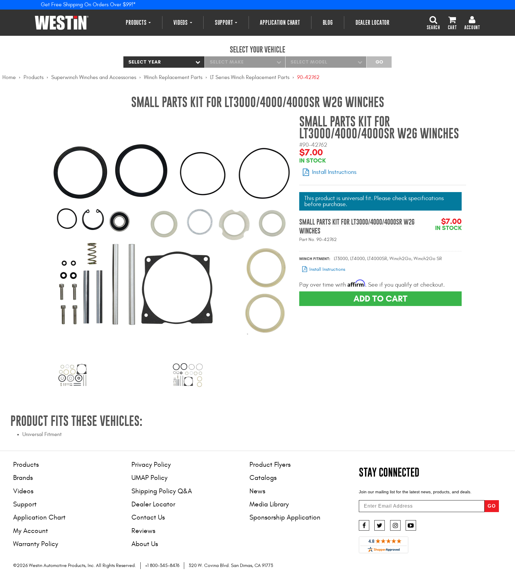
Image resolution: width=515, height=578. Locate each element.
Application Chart (280, 22)
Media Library (269, 504)
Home (9, 77)
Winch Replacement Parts (173, 77)
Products (137, 22)
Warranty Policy (35, 544)
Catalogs (263, 478)
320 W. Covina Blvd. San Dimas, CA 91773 (231, 565)
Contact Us (148, 517)
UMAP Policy (149, 478)
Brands (23, 478)
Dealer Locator (373, 22)
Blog (328, 22)
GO (492, 506)
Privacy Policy (151, 464)
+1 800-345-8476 (162, 565)
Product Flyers (270, 464)
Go (379, 62)
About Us (144, 544)
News (257, 491)
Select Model (309, 62)
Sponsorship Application (284, 517)
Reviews (143, 531)
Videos (181, 22)
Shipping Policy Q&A (161, 491)
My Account (30, 531)
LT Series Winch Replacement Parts (249, 77)
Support (224, 22)
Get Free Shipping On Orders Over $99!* (88, 4)
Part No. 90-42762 (318, 239)
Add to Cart (380, 298)
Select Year (144, 62)
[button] (433, 22)
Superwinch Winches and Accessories (93, 77)
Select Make (227, 62)
